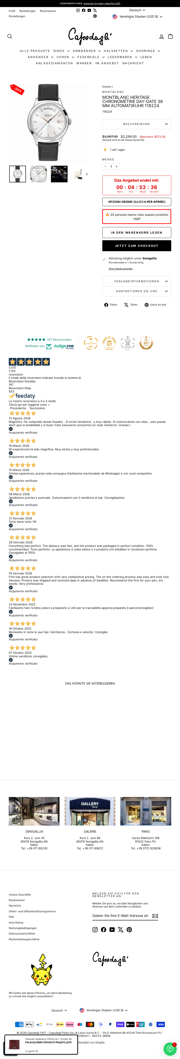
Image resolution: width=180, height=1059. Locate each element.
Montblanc (113, 91)
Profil (12, 11)
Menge (108, 159)
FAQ (11, 916)
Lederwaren (121, 57)
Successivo (37, 408)
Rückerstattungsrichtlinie (24, 939)
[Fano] (145, 811)
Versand (106, 139)
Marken (84, 63)
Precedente (18, 408)
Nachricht (133, 63)
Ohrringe (146, 51)
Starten (106, 86)
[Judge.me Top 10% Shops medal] (146, 343)
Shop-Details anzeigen (121, 268)
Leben (146, 57)
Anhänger (39, 57)
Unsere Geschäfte (20, 894)
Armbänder (85, 51)
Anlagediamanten (54, 63)
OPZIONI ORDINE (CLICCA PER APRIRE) (136, 201)
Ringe (60, 51)
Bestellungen (28, 11)
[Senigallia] (34, 811)
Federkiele (89, 57)
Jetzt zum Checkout (137, 245)
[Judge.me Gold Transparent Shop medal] (91, 343)
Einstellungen (17, 16)
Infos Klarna (16, 922)
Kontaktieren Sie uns (137, 291)
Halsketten (117, 51)
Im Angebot (107, 63)
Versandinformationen (136, 281)
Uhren (64, 57)
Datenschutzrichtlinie (22, 933)
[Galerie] (90, 811)
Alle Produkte (35, 51)
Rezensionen (48, 11)
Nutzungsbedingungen (23, 928)
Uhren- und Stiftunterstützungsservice (32, 911)
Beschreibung (136, 124)
